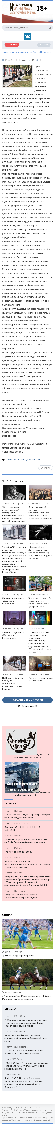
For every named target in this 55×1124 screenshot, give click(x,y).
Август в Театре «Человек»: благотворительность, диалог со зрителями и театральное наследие (27, 864)
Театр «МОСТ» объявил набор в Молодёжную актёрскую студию (20, 896)
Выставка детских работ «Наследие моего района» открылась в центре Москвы (40, 602)
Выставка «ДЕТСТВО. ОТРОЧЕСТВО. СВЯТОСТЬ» (23, 828)
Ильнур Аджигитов (30, 459)
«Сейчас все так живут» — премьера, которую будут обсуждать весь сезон (27, 816)
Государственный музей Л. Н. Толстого (40, 679)
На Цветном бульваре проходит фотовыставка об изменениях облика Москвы (13, 683)
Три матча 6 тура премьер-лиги (18, 955)
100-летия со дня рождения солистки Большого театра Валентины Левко (23, 1052)
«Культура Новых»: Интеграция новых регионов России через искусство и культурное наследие (40, 553)
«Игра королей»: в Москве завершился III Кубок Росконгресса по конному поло (26, 997)
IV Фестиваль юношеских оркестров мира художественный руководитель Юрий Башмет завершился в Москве (25, 1022)
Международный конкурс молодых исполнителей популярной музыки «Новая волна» (25, 1038)
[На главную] (23, 8)
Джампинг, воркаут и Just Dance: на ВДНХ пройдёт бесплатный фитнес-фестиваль (25, 841)
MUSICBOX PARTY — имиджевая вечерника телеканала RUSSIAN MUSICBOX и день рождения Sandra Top (26, 1065)
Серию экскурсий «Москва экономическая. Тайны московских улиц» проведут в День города (40, 513)
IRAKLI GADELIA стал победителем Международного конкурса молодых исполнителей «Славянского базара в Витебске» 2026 (23, 1082)
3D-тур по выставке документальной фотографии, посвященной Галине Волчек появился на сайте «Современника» (13, 514)
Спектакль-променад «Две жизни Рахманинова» (13, 601)
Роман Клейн (13, 459)
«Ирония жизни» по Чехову (18, 851)
